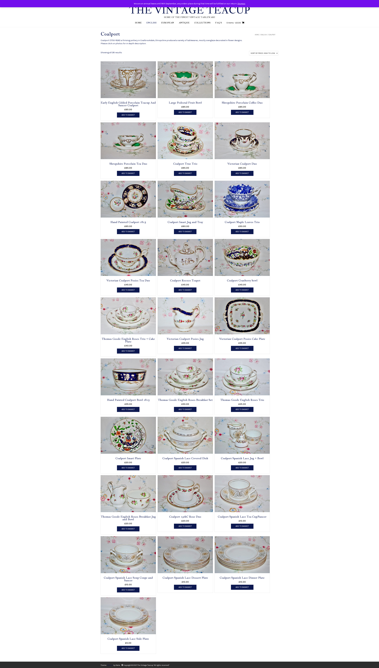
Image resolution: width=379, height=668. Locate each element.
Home (138, 22)
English (151, 22)
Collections (202, 22)
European (167, 22)
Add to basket (128, 115)
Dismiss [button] (241, 3)
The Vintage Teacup (189, 10)
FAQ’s (218, 22)
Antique (184, 22)
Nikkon (110, 665)
